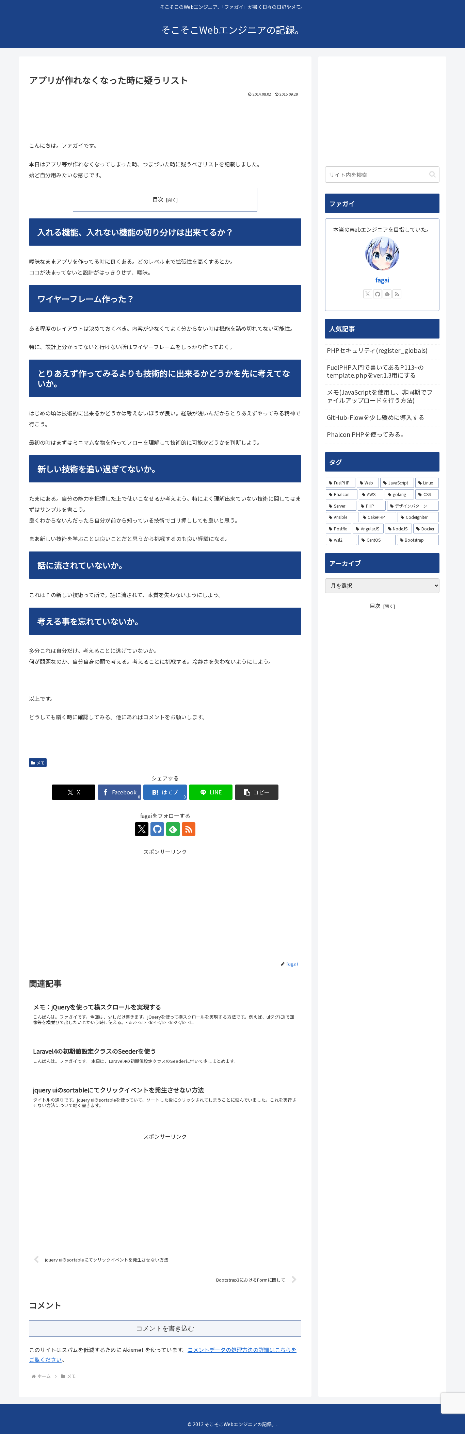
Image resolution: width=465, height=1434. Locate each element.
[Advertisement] (165, 117)
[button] (256, 792)
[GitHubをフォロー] (157, 829)
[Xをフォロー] (141, 829)
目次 (158, 199)
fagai (382, 280)
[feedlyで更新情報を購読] (173, 829)
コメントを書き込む (165, 1328)
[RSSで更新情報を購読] (188, 829)
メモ (40, 762)
